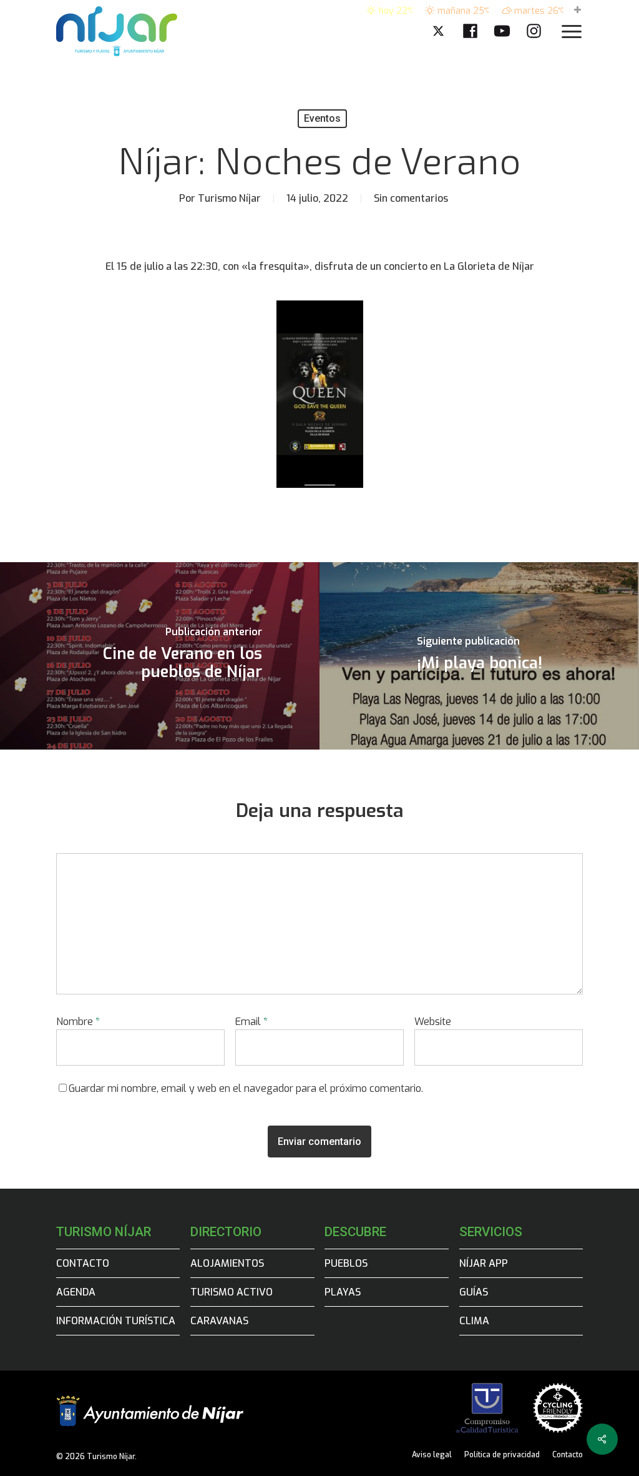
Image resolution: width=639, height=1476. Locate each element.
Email (251, 1021)
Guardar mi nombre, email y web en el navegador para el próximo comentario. (246, 1088)
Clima (474, 1320)
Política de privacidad (502, 1455)
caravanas (219, 1320)
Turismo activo (231, 1292)
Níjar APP (483, 1263)
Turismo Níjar (229, 198)
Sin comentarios (411, 198)
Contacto (82, 1263)
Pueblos (346, 1263)
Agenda (75, 1292)
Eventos (322, 118)
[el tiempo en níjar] (577, 11)
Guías (473, 1292)
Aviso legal (432, 1455)
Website (432, 1021)
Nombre (78, 1021)
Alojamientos (227, 1263)
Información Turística (115, 1320)
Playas (342, 1292)
